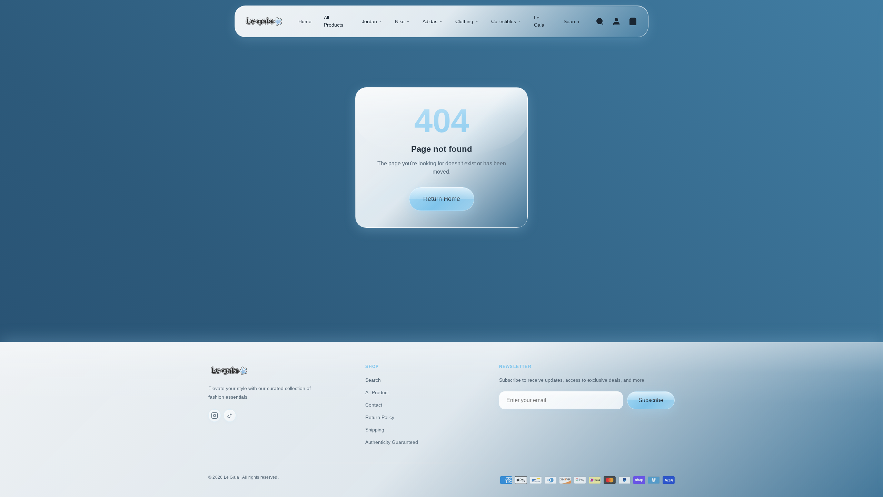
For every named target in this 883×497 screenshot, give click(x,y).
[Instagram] (214, 415)
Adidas (430, 21)
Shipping (374, 429)
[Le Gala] (264, 21)
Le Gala (539, 21)
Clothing (464, 21)
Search (571, 21)
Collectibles (503, 21)
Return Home (441, 198)
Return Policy (379, 417)
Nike (400, 21)
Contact (373, 405)
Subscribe (650, 400)
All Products (333, 21)
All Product (377, 392)
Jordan (369, 21)
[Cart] (633, 21)
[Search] (600, 21)
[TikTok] (230, 415)
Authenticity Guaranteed (391, 442)
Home (304, 21)
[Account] (616, 21)
